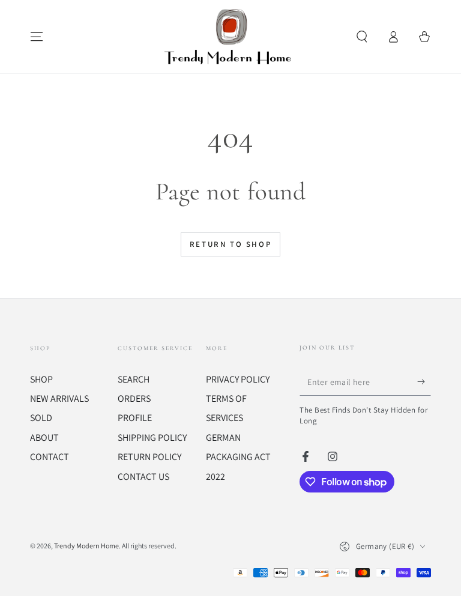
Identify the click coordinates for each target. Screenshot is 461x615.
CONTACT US (143, 476)
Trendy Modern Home (86, 545)
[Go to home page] (230, 36)
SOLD (41, 417)
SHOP (41, 379)
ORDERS (134, 398)
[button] (362, 36)
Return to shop (230, 244)
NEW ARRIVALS (59, 398)
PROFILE (135, 417)
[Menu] (36, 36)
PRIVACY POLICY (238, 379)
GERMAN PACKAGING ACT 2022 (238, 457)
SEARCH (133, 379)
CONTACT (49, 456)
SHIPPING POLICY (152, 437)
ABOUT (44, 437)
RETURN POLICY (149, 456)
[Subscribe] (424, 382)
